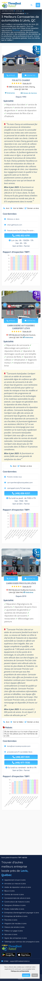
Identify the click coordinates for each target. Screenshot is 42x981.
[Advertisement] (21, 834)
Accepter (26, 975)
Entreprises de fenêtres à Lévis (15, 916)
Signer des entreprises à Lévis (15, 938)
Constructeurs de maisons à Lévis (17, 902)
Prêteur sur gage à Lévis (13, 931)
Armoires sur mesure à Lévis (15, 884)
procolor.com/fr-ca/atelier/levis (19, 752)
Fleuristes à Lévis (10, 920)
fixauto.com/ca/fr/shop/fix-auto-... (21, 230)
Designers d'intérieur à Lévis (15, 905)
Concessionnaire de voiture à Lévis (17, 898)
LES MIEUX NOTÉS (8, 11)
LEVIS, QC (19, 11)
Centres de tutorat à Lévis (14, 894)
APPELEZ (11, 75)
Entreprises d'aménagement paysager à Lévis (21, 913)
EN (27, 13)
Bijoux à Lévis (9, 891)
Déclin (35, 975)
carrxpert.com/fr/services (18, 488)
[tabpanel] (21, 60)
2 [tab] (19, 315)
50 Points (16, 30)
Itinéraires (11, 93)
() (27, 83)
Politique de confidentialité (20, 971)
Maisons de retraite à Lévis (14, 927)
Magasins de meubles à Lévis (15, 923)
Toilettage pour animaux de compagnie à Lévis (21, 942)
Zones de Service (30, 93)
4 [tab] (23, 315)
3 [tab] (21, 315)
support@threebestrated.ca (20, 961)
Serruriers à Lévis (10, 934)
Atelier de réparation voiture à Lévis (17, 887)
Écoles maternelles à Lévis (14, 909)
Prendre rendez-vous (14, 477)
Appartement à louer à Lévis (15, 880)
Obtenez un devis (13, 219)
